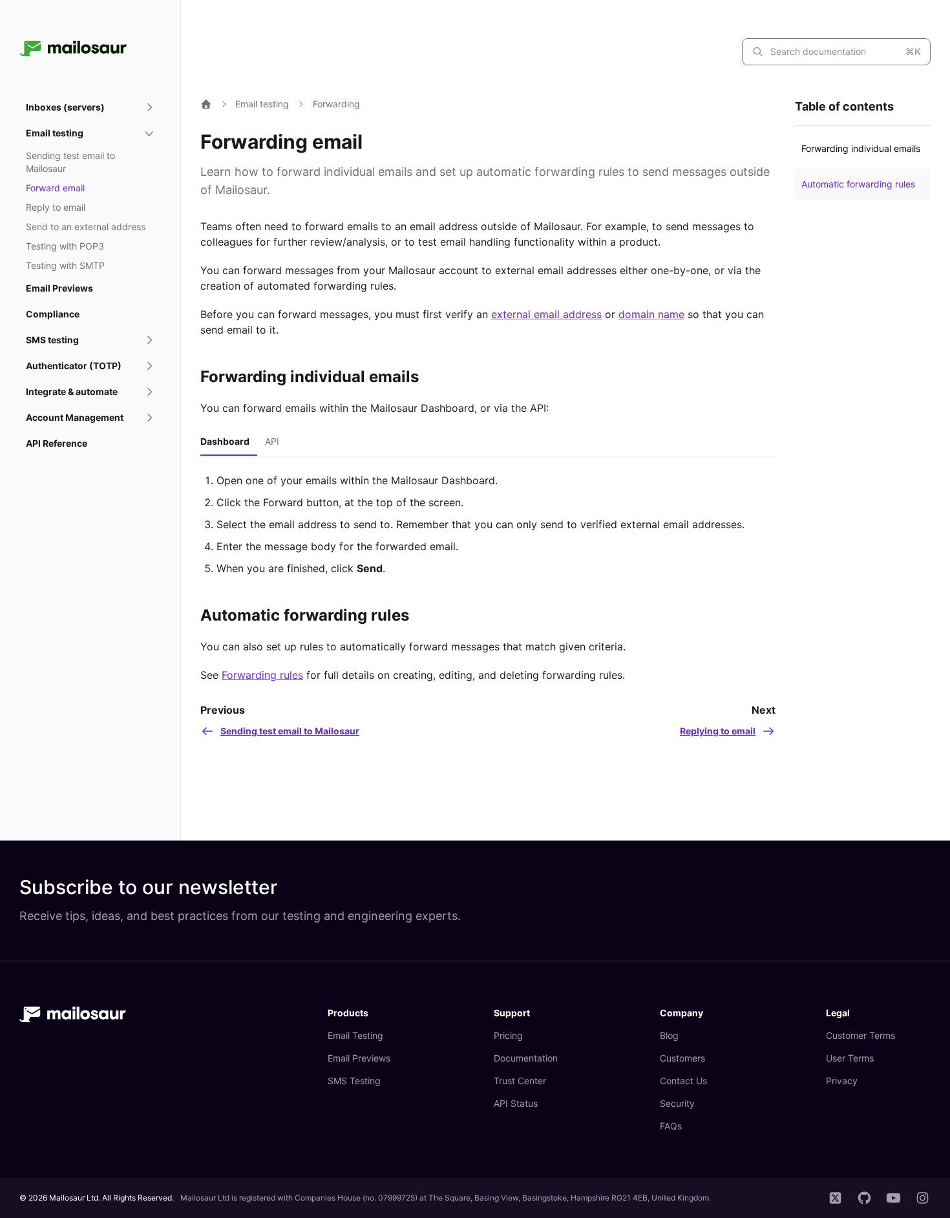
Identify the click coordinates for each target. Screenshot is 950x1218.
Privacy (842, 1080)
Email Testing (355, 1035)
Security (677, 1103)
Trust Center (520, 1080)
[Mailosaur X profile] (835, 1198)
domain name (651, 314)
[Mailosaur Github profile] (864, 1198)
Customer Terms (860, 1035)
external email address (546, 314)
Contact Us (683, 1080)
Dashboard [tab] (224, 441)
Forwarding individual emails (309, 376)
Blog (669, 1035)
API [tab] (272, 441)
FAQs (671, 1125)
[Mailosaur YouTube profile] (893, 1198)
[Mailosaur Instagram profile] (922, 1198)
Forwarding (336, 103)
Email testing (262, 103)
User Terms (850, 1057)
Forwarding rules (262, 674)
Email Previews (359, 1057)
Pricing (508, 1035)
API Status (516, 1103)
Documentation (526, 1057)
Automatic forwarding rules (304, 615)
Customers (682, 1057)
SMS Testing (354, 1080)
